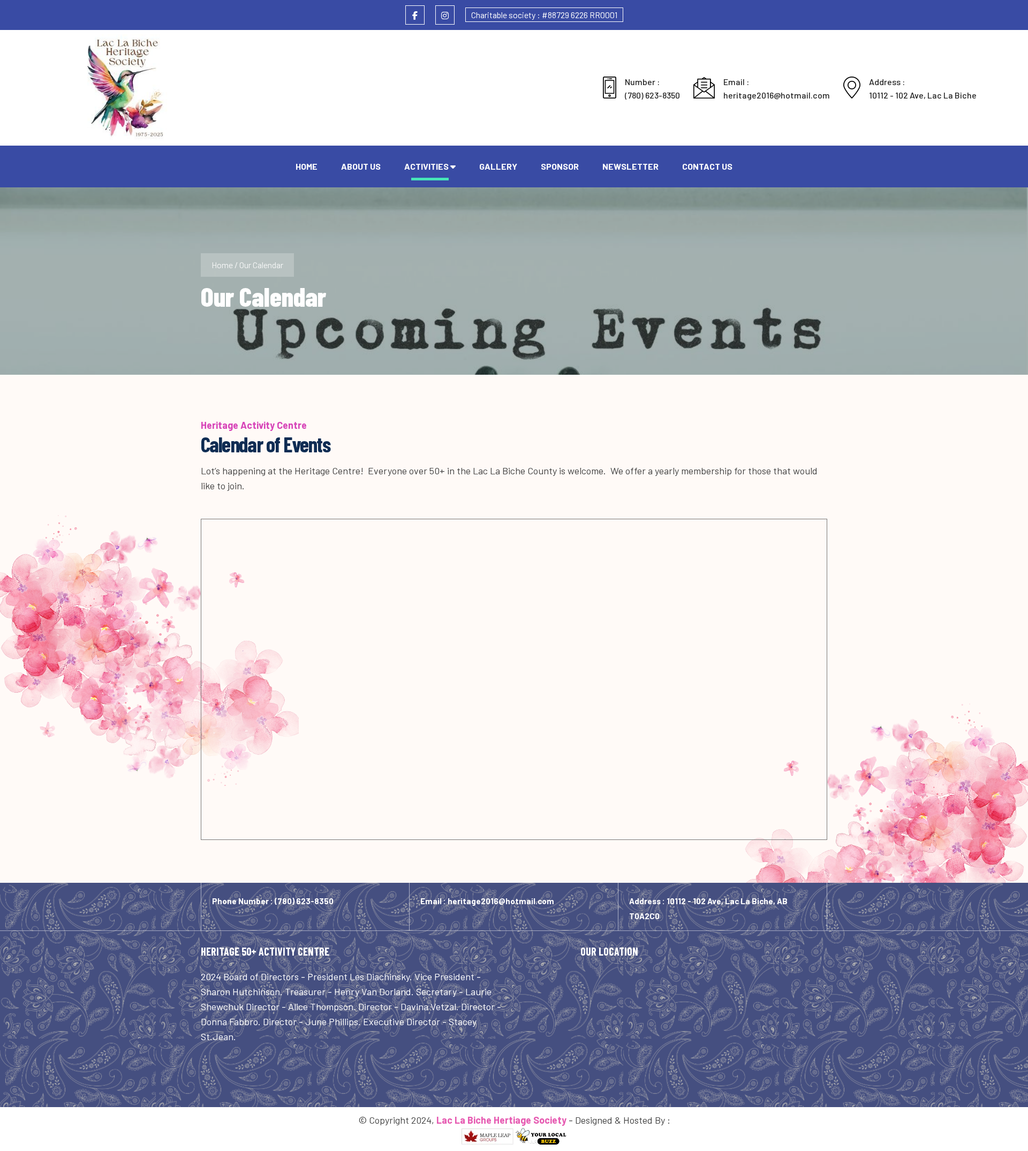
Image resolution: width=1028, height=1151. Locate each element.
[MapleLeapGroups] (487, 1136)
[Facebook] (415, 15)
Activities (426, 166)
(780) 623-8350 (652, 95)
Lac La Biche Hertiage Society (501, 1120)
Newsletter (630, 166)
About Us (361, 166)
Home (307, 166)
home (222, 265)
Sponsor (560, 166)
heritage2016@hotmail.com (776, 95)
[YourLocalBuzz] (541, 1136)
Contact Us (707, 166)
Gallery (498, 166)
